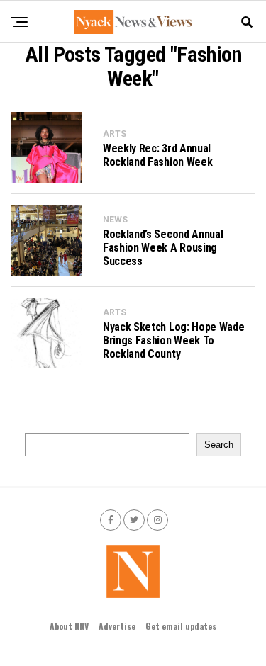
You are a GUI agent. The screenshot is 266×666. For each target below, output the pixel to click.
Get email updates (180, 626)
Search (218, 444)
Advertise (117, 626)
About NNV (69, 626)
